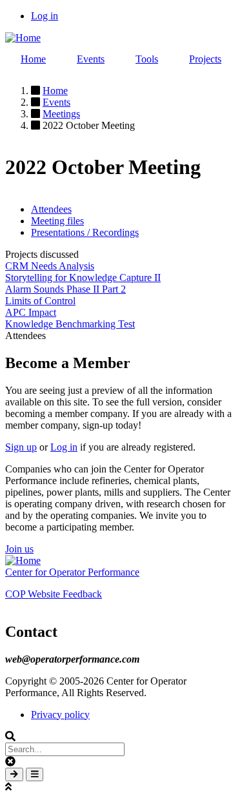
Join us (19, 548)
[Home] (23, 37)
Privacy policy (60, 714)
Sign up (21, 447)
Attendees (51, 209)
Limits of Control (40, 300)
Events (91, 59)
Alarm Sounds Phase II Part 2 (65, 289)
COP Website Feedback (53, 594)
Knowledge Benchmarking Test (70, 323)
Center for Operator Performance (72, 572)
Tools (147, 59)
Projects (205, 59)
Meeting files (57, 220)
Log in (44, 15)
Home (33, 59)
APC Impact (30, 312)
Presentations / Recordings (85, 232)
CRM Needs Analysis (49, 265)
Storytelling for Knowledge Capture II (83, 277)
